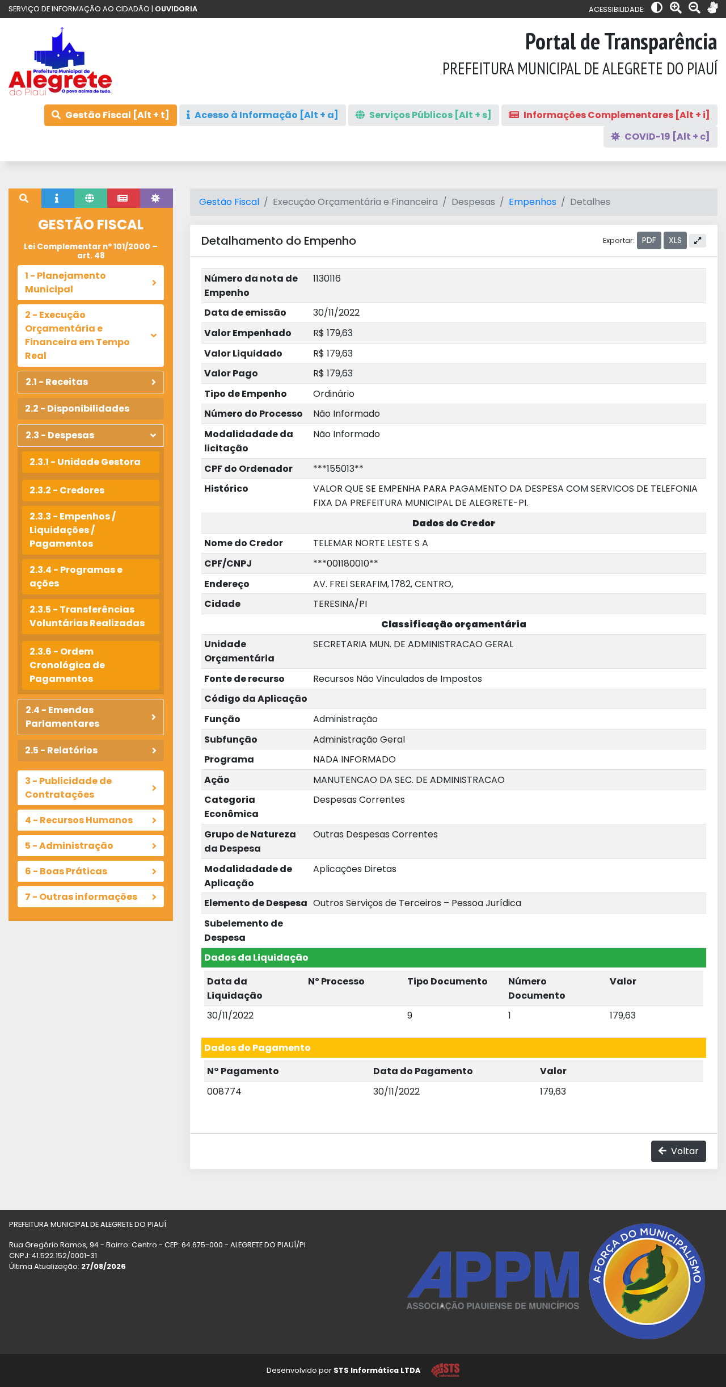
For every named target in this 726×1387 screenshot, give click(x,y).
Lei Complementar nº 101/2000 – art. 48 (91, 251)
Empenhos (532, 201)
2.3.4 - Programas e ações (76, 576)
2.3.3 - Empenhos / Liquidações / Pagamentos (72, 530)
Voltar (684, 1151)
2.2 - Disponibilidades (77, 408)
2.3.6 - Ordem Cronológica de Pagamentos (67, 665)
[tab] (25, 198)
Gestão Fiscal (229, 201)
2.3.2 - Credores (66, 490)
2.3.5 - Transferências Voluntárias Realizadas (87, 616)
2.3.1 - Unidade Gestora (85, 461)
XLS (675, 240)
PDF (649, 240)
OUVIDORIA (176, 9)
